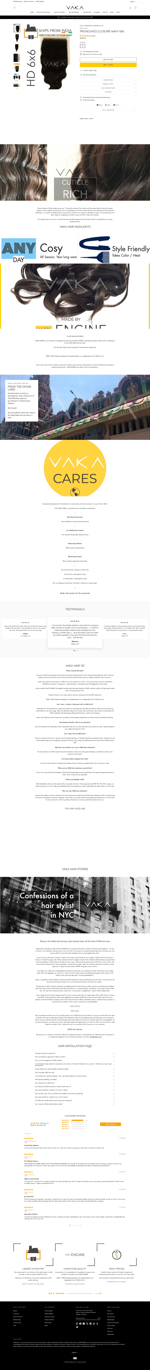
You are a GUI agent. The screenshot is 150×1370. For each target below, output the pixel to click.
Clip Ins (109, 1311)
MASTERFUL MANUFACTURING (75, 1284)
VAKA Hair (84, 28)
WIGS (118, 12)
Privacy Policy (17, 1322)
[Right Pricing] (117, 1254)
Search (15, 1311)
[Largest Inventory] (33, 1254)
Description (108, 80)
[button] (84, 36)
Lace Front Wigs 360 (113, 1322)
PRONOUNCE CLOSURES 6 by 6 (94, 25)
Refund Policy (17, 1320)
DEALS (112, 12)
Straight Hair (110, 1334)
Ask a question (108, 110)
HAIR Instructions (108, 88)
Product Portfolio (49, 1320)
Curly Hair (110, 1328)
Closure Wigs (111, 1325)
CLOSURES (97, 12)
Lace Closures (111, 1317)
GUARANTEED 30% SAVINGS (117, 1282)
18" (83, 46)
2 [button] (72, 1225)
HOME (32, 12)
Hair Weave (110, 1314)
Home (81, 25)
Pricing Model (48, 1311)
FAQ (14, 1325)
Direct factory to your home (33, 1284)
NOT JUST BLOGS (74, 12)
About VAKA (48, 1322)
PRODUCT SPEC (108, 84)
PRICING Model (17, 1)
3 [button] (75, 1225)
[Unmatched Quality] (75, 1254)
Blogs (46, 1325)
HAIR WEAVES (87, 12)
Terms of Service (17, 1317)
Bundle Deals (110, 1320)
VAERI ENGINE (40, 1)
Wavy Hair (110, 1331)
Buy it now (108, 65)
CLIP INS (105, 12)
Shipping (108, 92)
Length (82, 42)
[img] (28, 1138)
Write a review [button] (110, 1124)
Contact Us (16, 1314)
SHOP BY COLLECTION (43, 12)
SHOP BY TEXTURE (59, 12)
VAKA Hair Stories (29, 1)
